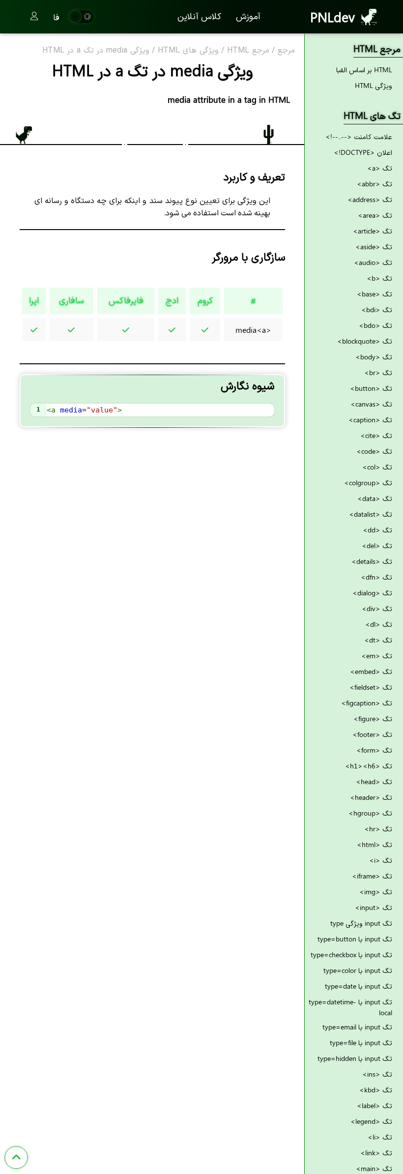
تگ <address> (369, 199)
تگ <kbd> (375, 1089)
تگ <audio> (373, 262)
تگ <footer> (372, 734)
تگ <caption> (370, 419)
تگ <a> (379, 168)
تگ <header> (371, 797)
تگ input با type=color (357, 970)
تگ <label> (374, 1105)
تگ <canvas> (371, 404)
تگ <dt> (378, 640)
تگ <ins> (377, 1074)
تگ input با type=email (357, 1026)
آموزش (248, 16)
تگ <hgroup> (370, 813)
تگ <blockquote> (364, 341)
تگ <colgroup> (368, 482)
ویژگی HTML (373, 85)
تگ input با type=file (361, 1042)
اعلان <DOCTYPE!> (363, 152)
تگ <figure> (372, 718)
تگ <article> (372, 230)
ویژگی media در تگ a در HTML (95, 51)
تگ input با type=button (354, 938)
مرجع (286, 51)
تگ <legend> (371, 1121)
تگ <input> (373, 907)
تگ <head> (374, 781)
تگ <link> (376, 1152)
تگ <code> (374, 451)
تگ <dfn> (376, 577)
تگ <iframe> (372, 875)
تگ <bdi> (376, 309)
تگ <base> (374, 293)
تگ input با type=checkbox (351, 954)
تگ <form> (374, 750)
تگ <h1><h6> (368, 765)
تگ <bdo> (375, 325)
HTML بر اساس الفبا (364, 69)
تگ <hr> (378, 828)
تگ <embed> (371, 671)
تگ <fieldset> (370, 687)
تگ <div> (377, 608)
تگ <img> (375, 891)
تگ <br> (378, 372)
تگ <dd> (377, 529)
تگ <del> (377, 545)
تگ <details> (371, 561)
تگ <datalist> (370, 514)
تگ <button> (371, 388)
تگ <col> (377, 466)
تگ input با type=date (358, 986)
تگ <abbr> (374, 183)
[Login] (34, 16)
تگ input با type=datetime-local (350, 1007)
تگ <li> (380, 1137)
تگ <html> (374, 844)
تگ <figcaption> (366, 702)
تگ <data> (374, 498)
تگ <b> (379, 278)
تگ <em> (376, 655)
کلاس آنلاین (199, 16)
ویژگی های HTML (188, 51)
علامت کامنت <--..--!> (358, 136)
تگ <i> (380, 860)
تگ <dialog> (372, 592)
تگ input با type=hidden (354, 1058)
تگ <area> (375, 215)
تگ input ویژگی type (361, 923)
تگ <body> (373, 356)
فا (56, 16)
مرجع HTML (248, 51)
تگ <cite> (376, 435)
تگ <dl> (378, 624)
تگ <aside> (373, 246)
